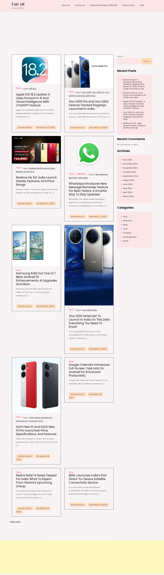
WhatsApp (83, 178)
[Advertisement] (82, 29)
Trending (81, 174)
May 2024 (127, 188)
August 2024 (129, 180)
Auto (125, 216)
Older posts (15, 522)
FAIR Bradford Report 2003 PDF (103, 5)
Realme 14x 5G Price (25, 171)
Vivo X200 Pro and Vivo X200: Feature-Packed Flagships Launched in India (89, 105)
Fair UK (18, 4)
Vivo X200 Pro (98, 92)
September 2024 (131, 176)
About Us (66, 5)
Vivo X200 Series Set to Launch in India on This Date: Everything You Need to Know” (89, 321)
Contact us (80, 5)
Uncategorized (130, 237)
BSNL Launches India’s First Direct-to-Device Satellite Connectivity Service (88, 479)
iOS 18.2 (33, 88)
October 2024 (129, 172)
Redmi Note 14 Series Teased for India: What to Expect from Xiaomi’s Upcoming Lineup (36, 480)
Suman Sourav (25, 127)
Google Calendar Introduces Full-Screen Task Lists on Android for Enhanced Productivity (89, 370)
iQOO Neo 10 (21, 421)
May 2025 (127, 160)
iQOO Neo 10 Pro (35, 421)
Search (120, 56)
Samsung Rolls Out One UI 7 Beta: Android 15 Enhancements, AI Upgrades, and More (37, 278)
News (125, 225)
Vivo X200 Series (89, 310)
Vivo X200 (86, 92)
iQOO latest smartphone (41, 417)
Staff (142, 5)
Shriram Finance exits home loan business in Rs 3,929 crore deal (134, 95)
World (125, 241)
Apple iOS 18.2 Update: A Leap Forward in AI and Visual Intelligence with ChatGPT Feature (33, 99)
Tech (18, 88)
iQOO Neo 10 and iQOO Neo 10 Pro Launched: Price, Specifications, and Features (36, 430)
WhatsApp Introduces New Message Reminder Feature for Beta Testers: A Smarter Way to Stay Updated (88, 189)
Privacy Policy (128, 5)
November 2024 (130, 168)
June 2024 (128, 184)
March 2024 (128, 196)
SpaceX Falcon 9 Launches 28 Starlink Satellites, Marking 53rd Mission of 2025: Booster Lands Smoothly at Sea (134, 84)
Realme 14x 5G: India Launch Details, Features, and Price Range (36, 181)
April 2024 (127, 192)
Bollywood (127, 220)
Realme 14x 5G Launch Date (42, 168)
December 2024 (130, 164)
